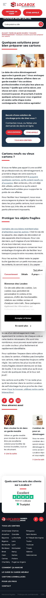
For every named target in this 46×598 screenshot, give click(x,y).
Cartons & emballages (13, 577)
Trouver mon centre (16, 18)
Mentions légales (8, 594)
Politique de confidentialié (28, 594)
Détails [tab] (24, 274)
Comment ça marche (12, 567)
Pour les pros (9, 581)
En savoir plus (21, 326)
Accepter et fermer (23, 318)
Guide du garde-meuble (18, 33)
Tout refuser (38, 270)
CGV (42, 594)
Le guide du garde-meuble (15, 572)
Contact (6, 586)
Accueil (5, 33)
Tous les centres (11, 526)
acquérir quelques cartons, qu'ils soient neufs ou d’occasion (22, 180)
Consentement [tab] (11, 274)
